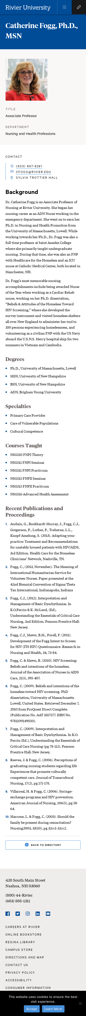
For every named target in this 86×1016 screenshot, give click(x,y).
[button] (64, 7)
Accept (31, 1009)
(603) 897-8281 (29, 166)
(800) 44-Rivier (19, 895)
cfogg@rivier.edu (33, 171)
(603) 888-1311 (17, 900)
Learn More (53, 1009)
